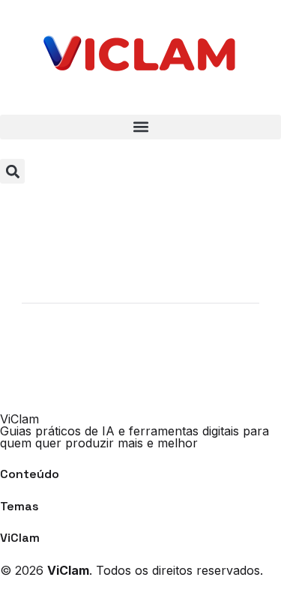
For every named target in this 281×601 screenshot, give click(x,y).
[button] (140, 127)
